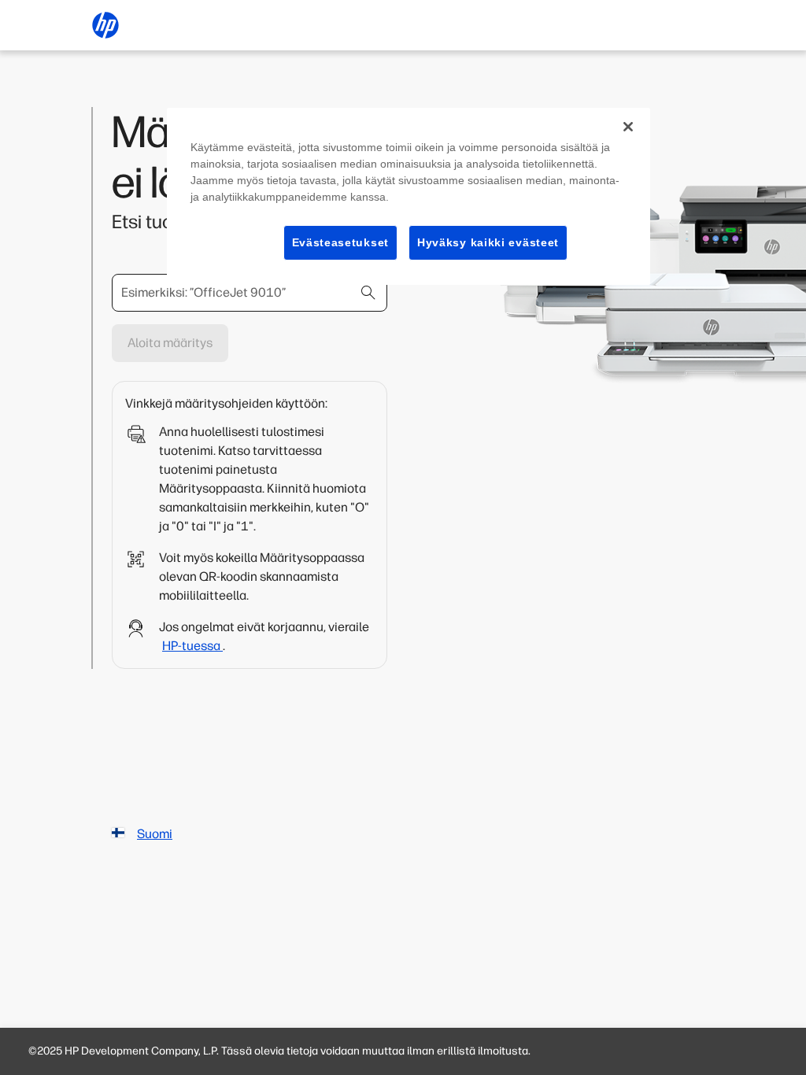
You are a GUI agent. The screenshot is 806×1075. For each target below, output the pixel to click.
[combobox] (249, 293)
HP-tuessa (192, 645)
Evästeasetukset (341, 242)
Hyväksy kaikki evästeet (488, 242)
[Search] (368, 292)
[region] (408, 197)
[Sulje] (628, 126)
